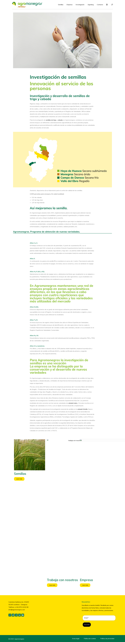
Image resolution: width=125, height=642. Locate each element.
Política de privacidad (107, 638)
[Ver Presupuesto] (107, 4)
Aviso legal (75, 638)
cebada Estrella (82, 409)
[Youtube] (22, 615)
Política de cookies (90, 638)
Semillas (20, 474)
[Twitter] (13, 615)
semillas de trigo (51, 120)
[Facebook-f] (10, 615)
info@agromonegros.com (17, 610)
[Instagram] (16, 615)
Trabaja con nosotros (62, 580)
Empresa (86, 580)
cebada (60, 120)
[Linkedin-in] (19, 615)
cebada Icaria (72, 403)
